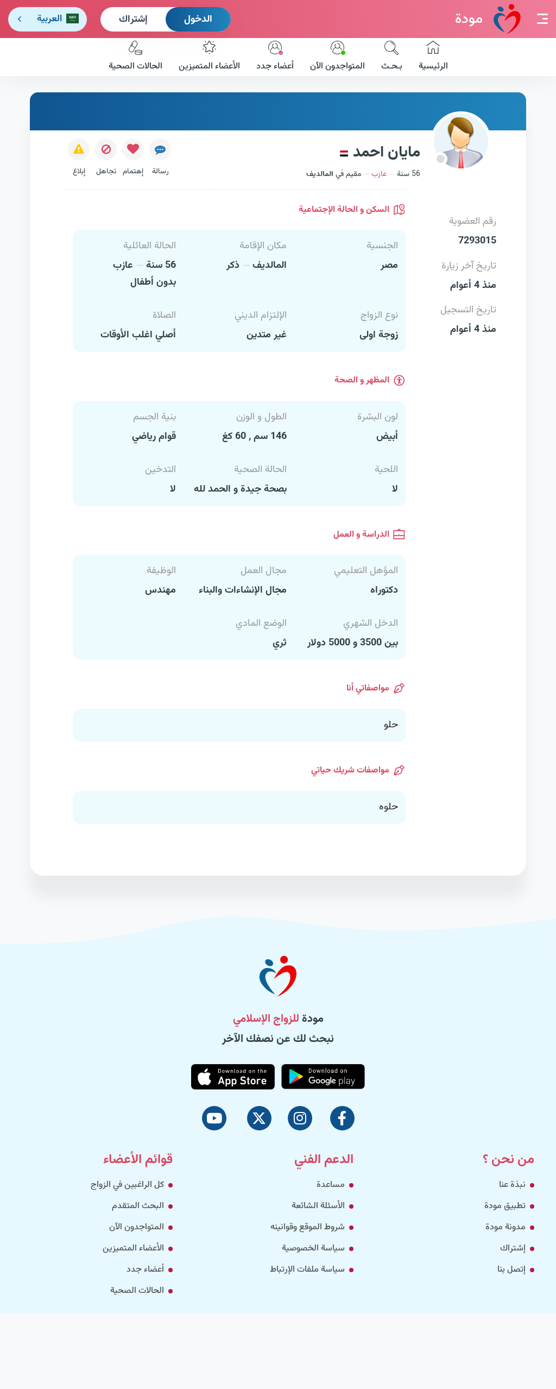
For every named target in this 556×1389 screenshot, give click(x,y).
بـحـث (391, 66)
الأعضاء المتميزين (209, 66)
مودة (469, 19)
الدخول (198, 19)
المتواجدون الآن (337, 66)
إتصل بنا (511, 1270)
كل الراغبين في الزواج (127, 1185)
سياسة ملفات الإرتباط (307, 1270)
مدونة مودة (505, 1227)
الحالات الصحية (135, 66)
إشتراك (133, 19)
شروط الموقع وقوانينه (307, 1227)
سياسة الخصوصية (313, 1248)
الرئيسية (433, 66)
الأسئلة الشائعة (318, 1206)
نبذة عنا (512, 1185)
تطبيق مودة (505, 1206)
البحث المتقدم (138, 1206)
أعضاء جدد (275, 66)
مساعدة (331, 1185)
